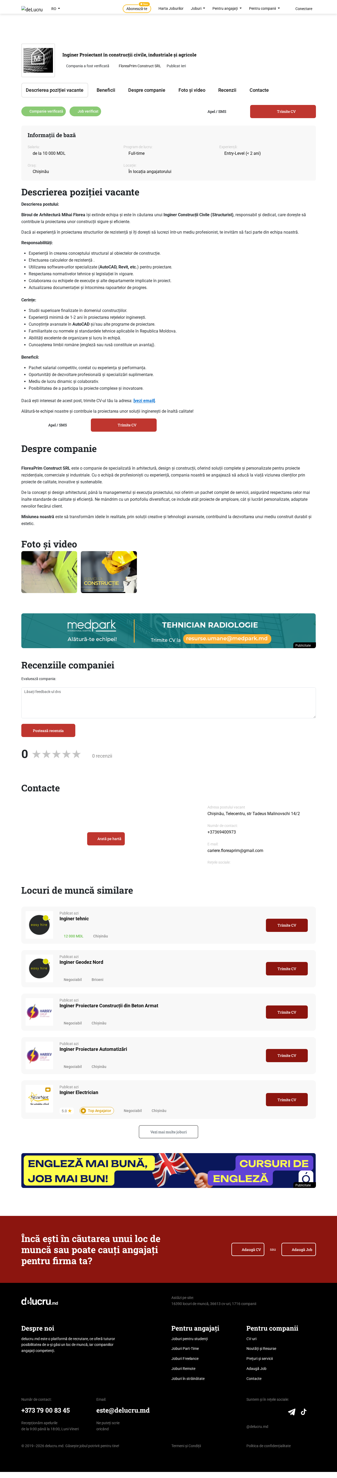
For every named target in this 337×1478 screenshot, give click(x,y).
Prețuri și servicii (259, 1358)
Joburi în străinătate (188, 1378)
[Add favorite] (258, 925)
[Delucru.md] (39, 1301)
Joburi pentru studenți (189, 1339)
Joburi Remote (183, 1368)
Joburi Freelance (185, 1358)
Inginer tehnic (74, 918)
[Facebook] (260, 1413)
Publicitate (303, 645)
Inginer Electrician (79, 1092)
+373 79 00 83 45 (45, 1410)
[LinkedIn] (249, 1413)
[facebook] (209, 869)
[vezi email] (144, 400)
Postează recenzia (48, 730)
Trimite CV (286, 111)
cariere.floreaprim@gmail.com (235, 850)
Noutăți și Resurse (261, 1348)
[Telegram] (292, 1413)
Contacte (259, 90)
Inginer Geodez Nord (81, 962)
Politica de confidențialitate (268, 1446)
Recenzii (227, 90)
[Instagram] (270, 1413)
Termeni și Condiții (186, 1446)
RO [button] (54, 9)
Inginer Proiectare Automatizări (93, 1049)
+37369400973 (221, 832)
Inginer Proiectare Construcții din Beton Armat (109, 1005)
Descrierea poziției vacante (54, 90)
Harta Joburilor (171, 8)
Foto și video (192, 90)
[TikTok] (304, 1413)
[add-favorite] (297, 51)
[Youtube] (280, 1413)
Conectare (303, 9)
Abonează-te (137, 7)
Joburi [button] (196, 8)
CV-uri (251, 1339)
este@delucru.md (123, 1410)
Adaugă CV (251, 1249)
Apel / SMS (216, 111)
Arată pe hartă (109, 839)
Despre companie (146, 90)
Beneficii (106, 90)
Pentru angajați (225, 8)
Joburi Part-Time (185, 1348)
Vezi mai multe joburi (168, 1131)
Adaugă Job (302, 1249)
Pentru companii (263, 8)
